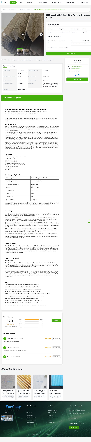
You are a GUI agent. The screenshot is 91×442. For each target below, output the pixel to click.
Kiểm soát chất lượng (57, 2)
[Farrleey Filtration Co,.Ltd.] (1, 2)
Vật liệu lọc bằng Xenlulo (53, 412)
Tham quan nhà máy (42, 2)
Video (21, 2)
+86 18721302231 (76, 68)
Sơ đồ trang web (30, 422)
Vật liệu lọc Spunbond (52, 410)
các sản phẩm (30, 415)
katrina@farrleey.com (77, 66)
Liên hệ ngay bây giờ (8, 397)
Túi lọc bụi (50, 420)
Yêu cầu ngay (77, 79)
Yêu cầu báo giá (70, 2)
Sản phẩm (13, 2)
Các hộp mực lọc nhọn (53, 417)
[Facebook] (89, 219)
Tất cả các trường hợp (83, 2)
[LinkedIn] (78, 75)
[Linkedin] (89, 222)
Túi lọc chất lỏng (51, 422)
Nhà (5, 2)
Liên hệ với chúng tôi (31, 417)
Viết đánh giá (56, 320)
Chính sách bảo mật (31, 420)
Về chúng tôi (30, 2)
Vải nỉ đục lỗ (50, 415)
